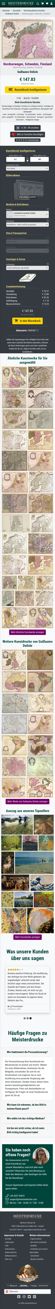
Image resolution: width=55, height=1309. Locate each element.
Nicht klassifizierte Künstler (34, 10)
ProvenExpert (17, 1006)
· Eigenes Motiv (35, 1239)
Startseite (6, 10)
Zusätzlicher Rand (12, 165)
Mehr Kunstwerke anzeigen (27, 937)
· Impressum (9, 1242)
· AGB (6, 1245)
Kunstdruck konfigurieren (30, 90)
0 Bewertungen (33, 140)
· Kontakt (7, 1239)
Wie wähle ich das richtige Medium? (26, 1118)
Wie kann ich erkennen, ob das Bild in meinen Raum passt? (26, 1106)
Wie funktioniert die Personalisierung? (27, 1052)
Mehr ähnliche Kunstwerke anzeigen (27, 632)
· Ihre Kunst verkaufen (38, 1242)
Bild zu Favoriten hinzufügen (29, 134)
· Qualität (33, 1245)
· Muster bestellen (37, 1259)
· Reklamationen (10, 1256)
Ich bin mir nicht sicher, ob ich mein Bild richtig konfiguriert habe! (25, 1130)
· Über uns (8, 1259)
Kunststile (17, 10)
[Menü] (3, 4)
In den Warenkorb (29, 321)
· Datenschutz (9, 1249)
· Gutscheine (34, 1256)
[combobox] (27, 168)
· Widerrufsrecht (10, 1252)
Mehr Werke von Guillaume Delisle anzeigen (27, 801)
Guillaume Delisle (12, 14)
